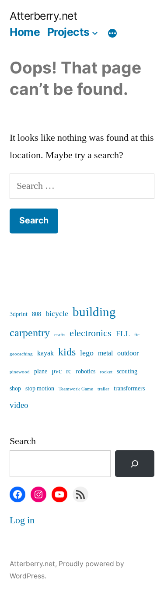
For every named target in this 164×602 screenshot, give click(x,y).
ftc (137, 335)
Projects (68, 31)
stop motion (39, 388)
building (94, 312)
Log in (22, 520)
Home (25, 31)
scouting (127, 371)
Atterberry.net (43, 15)
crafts (59, 335)
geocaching (21, 354)
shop (15, 388)
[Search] (134, 463)
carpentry (30, 333)
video (19, 405)
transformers (129, 388)
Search (23, 441)
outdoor (128, 353)
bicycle (56, 314)
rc (68, 371)
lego (87, 353)
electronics (91, 333)
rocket (106, 372)
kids (67, 352)
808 (36, 314)
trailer (103, 389)
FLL (123, 334)
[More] (112, 33)
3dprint (19, 314)
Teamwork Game (76, 389)
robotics (85, 371)
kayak (45, 353)
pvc (57, 371)
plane (40, 371)
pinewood (20, 372)
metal (105, 353)
